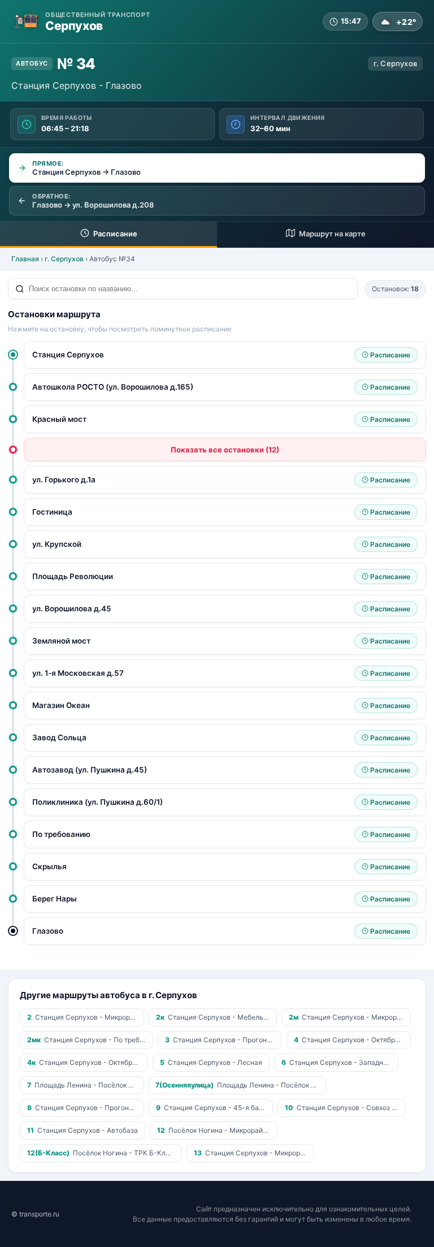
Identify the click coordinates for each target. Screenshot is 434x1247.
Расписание (114, 233)
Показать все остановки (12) (225, 449)
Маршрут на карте (331, 233)
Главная (25, 258)
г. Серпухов (64, 258)
